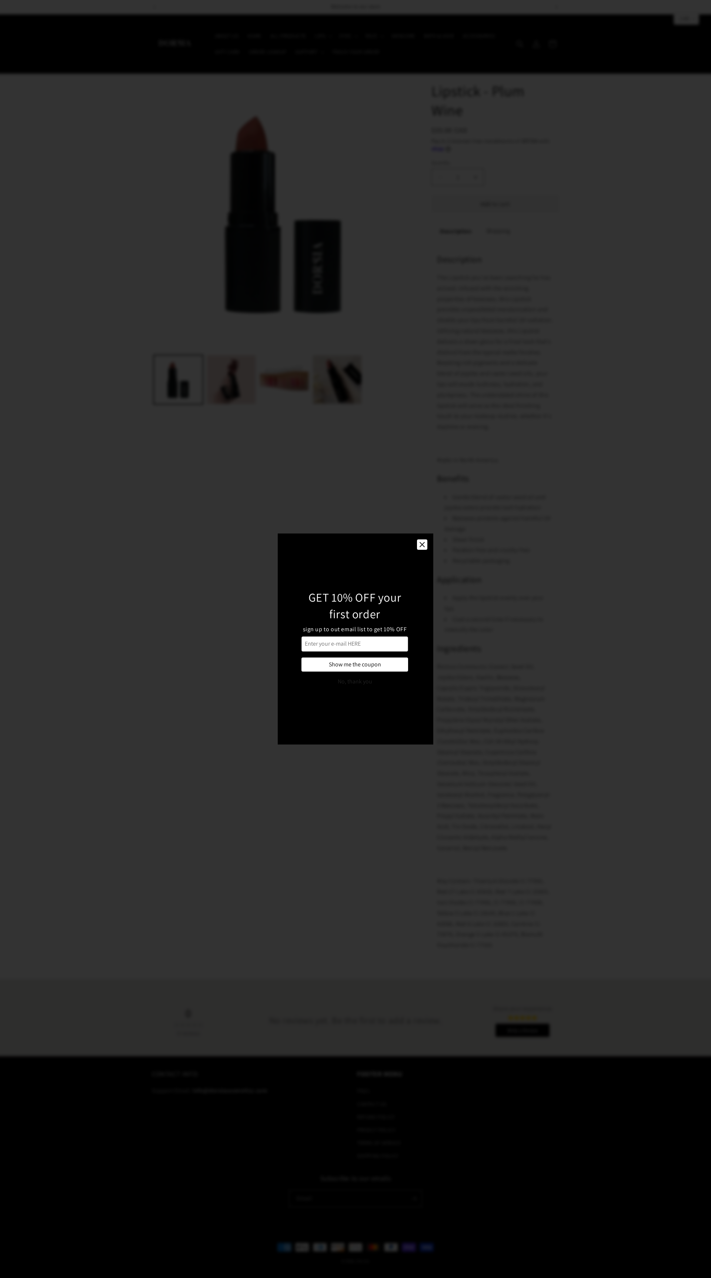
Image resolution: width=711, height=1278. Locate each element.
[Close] (422, 544)
